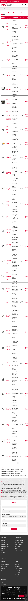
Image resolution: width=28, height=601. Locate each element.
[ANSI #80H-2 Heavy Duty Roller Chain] (3, 348)
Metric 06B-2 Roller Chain (8, 394)
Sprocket (3, 540)
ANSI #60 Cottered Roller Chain (8, 424)
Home (2, 8)
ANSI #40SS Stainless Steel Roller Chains (8, 43)
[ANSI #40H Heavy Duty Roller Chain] (3, 364)
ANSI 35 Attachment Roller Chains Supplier (10, 473)
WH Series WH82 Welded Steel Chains (8, 203)
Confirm (14, 529)
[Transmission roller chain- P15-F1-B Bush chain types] (3, 88)
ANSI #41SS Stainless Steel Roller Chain (8, 302)
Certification (3, 568)
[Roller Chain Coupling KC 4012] (3, 143)
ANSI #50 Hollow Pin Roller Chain (8, 441)
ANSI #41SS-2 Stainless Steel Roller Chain (8, 289)
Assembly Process (19, 572)
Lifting (16, 548)
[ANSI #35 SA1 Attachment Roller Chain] (3, 172)
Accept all (21, 595)
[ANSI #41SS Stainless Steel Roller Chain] (3, 302)
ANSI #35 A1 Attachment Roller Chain (8, 246)
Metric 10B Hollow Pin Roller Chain (8, 188)
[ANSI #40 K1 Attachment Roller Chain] (3, 231)
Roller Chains (3, 542)
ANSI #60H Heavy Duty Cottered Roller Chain (8, 316)
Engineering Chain (5, 546)
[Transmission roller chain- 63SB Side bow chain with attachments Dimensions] (3, 115)
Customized (17, 566)
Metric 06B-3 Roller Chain (8, 379)
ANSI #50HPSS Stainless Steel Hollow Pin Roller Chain (8, 276)
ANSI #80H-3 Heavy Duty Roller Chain (8, 332)
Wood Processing (18, 550)
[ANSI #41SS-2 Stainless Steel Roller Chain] (3, 289)
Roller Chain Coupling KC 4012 (8, 143)
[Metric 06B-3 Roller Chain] (3, 379)
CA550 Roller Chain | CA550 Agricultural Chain (8, 26)
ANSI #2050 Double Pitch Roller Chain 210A (8, 261)
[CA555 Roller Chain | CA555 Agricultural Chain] (3, 129)
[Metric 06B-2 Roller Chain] (3, 394)
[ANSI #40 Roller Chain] (3, 60)
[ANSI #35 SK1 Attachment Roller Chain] (3, 157)
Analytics (11, 598)
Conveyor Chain (4, 544)
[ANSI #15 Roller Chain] (3, 74)
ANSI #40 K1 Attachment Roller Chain (8, 231)
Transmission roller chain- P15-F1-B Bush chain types (8, 88)
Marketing (23, 598)
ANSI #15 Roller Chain (8, 74)
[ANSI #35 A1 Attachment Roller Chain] (3, 245)
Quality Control (18, 574)
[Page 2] (17, 463)
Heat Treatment (18, 568)
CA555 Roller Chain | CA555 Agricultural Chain (8, 129)
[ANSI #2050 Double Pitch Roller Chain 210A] (3, 261)
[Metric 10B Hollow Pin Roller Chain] (3, 188)
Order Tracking (4, 566)
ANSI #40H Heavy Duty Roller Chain (8, 364)
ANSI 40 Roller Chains (18, 469)
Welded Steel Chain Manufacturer (18, 475)
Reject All (7, 595)
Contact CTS (3, 582)
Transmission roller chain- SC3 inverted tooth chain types (8, 102)
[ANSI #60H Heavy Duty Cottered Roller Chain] (3, 316)
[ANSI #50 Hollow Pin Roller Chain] (3, 441)
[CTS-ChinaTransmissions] (7, 5)
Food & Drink (17, 546)
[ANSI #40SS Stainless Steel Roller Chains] (3, 43)
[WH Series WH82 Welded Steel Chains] (3, 203)
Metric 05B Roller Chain (8, 409)
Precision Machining (19, 570)
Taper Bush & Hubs (5, 556)
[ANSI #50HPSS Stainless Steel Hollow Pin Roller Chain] (3, 276)
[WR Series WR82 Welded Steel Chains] (3, 217)
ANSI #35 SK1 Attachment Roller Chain (8, 158)
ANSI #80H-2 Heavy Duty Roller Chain (8, 348)
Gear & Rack (3, 552)
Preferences (17, 598)
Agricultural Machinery (19, 540)
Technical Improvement (20, 576)
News (2, 572)
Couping (3, 554)
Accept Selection (14, 595)
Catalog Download (5, 564)
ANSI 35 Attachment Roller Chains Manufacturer (12, 471)
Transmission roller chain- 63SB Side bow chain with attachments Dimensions (8, 115)
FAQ (2, 570)
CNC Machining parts (5, 558)
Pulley (2, 550)
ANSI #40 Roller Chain (8, 60)
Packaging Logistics (19, 542)
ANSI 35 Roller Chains (5, 475)
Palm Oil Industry (18, 544)
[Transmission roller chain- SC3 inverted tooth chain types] (3, 102)
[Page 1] (15, 463)
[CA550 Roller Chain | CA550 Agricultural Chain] (3, 26)
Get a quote (3, 584)
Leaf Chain (3, 548)
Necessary (6, 598)
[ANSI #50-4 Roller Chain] (3, 455)
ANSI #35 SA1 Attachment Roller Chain (8, 172)
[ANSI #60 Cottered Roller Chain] (3, 424)
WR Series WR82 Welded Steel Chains (8, 217)
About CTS (17, 564)
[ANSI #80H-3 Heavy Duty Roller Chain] (3, 332)
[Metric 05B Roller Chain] (3, 409)
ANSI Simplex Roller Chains (7, 469)
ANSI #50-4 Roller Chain (8, 456)
